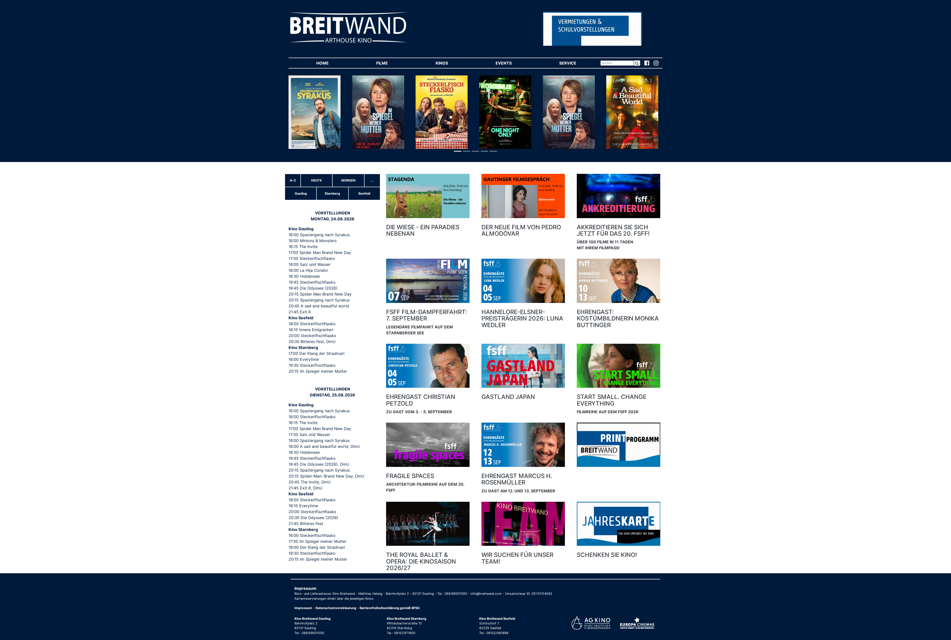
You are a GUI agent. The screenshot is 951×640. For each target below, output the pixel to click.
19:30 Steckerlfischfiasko (312, 365)
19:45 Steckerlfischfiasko (312, 282)
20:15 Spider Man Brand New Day (320, 294)
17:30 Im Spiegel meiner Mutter (317, 541)
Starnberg (332, 193)
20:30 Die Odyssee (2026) (313, 517)
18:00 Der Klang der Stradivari (317, 547)
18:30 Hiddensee (304, 276)
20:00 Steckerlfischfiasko (312, 335)
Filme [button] (393, 63)
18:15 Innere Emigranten (311, 329)
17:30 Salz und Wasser (309, 434)
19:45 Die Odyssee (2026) (313, 288)
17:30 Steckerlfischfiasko (312, 258)
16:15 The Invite (303, 246)
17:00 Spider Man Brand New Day (320, 252)
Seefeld (364, 193)
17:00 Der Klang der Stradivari (316, 353)
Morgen (348, 180)
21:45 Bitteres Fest (306, 523)
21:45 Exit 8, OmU (305, 487)
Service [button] (579, 63)
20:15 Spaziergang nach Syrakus (319, 299)
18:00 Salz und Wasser (310, 264)
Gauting (301, 193)
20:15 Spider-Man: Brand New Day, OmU (326, 476)
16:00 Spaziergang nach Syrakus (319, 234)
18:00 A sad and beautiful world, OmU (324, 446)
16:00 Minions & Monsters (313, 240)
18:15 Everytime (303, 505)
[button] (294, 112)
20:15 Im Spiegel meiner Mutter (318, 371)
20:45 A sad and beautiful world (319, 305)
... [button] (372, 180)
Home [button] (334, 63)
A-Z (293, 180)
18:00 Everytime (304, 359)
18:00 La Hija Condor (308, 270)
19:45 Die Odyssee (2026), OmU (319, 464)
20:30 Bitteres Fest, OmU (312, 341)
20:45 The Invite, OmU (310, 482)
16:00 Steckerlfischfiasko (312, 416)
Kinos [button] (453, 63)
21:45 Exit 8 (300, 311)
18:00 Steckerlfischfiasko (312, 323)
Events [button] (515, 63)
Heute (316, 180)
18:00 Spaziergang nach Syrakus (319, 440)
